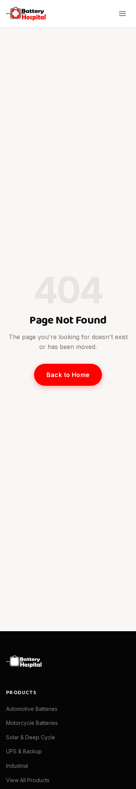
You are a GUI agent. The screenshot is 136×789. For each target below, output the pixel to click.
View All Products (27, 780)
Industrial (17, 765)
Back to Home (68, 375)
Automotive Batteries (31, 709)
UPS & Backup (24, 751)
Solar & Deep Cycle (30, 737)
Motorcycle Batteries (32, 723)
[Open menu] (122, 13)
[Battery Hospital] (26, 13)
